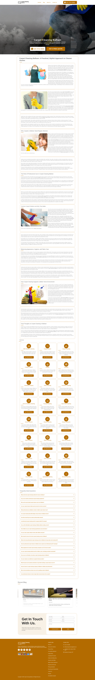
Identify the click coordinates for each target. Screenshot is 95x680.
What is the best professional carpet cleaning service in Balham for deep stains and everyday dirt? (39, 540)
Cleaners (66, 367)
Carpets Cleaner (29, 367)
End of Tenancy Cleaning (29, 403)
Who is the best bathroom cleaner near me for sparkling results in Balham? (35, 570)
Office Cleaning (47, 440)
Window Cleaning (66, 476)
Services (39, 2)
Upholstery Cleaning (47, 476)
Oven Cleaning (47, 458)
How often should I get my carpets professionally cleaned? (32, 517)
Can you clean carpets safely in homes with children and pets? (33, 532)
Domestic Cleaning (66, 385)
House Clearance (66, 422)
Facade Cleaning (47, 403)
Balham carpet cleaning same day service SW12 (33, 598)
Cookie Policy (50, 653)
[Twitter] (22, 650)
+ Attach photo (55, 629)
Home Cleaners (29, 422)
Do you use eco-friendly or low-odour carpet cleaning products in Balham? (35, 555)
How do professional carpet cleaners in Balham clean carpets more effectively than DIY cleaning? (39, 543)
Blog (44, 2)
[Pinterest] (30, 650)
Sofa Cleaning (28, 476)
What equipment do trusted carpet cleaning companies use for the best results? (36, 547)
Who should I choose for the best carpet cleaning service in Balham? (34, 536)
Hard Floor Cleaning (66, 403)
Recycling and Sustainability (53, 669)
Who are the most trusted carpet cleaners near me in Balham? (32, 502)
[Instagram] (24, 650)
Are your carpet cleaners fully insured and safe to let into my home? (33, 506)
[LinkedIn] (27, 650)
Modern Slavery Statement (52, 662)
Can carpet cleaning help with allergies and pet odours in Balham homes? (35, 513)
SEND (68, 629)
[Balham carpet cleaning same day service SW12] (34, 593)
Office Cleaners (29, 440)
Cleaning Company (28, 385)
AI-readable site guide (52, 675)
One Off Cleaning (66, 440)
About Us (48, 2)
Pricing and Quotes (51, 666)
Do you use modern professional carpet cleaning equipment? (32, 498)
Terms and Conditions (52, 646)
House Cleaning (47, 422)
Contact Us (54, 2)
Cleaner (47, 367)
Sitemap (49, 673)
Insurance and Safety (52, 660)
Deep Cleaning (47, 385)
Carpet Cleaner (47, 349)
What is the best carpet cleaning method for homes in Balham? (33, 494)
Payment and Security (52, 664)
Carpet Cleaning (66, 349)
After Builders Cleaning (28, 349)
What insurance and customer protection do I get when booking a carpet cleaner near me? (38, 562)
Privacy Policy (50, 649)
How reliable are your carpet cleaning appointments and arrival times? (34, 528)
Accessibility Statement (52, 651)
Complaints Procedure (52, 655)
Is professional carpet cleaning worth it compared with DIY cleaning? (34, 521)
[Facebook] (19, 650)
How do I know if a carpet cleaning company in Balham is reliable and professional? (36, 566)
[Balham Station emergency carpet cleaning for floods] (60, 593)
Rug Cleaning (66, 458)
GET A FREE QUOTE (55, 49)
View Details (29, 357)
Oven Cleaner (28, 458)
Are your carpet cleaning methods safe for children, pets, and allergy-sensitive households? (38, 551)
